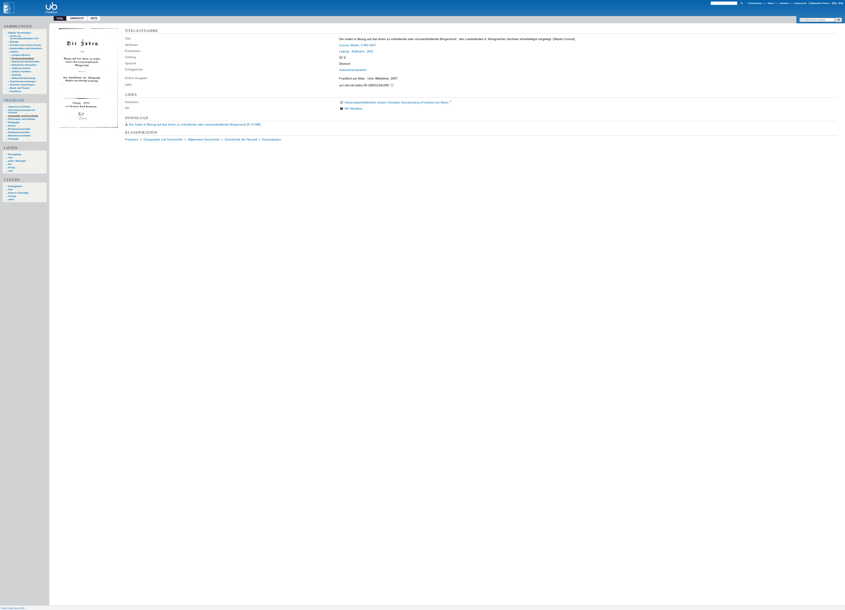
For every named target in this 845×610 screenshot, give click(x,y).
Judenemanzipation (352, 70)
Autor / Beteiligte (17, 161)
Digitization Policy (819, 3)
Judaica (14, 51)
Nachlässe (15, 91)
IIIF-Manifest (353, 108)
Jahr (10, 171)
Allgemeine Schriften (19, 106)
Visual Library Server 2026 (13, 608)
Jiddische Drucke (21, 68)
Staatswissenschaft (18, 132)
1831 (369, 51)
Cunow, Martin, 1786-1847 (357, 45)
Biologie (14, 42)
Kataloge (16, 75)
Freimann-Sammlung (23, 58)
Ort (9, 164)
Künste (12, 125)
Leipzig (344, 51)
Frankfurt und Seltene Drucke (25, 45)
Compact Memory (21, 55)
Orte (10, 189)
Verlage (12, 196)
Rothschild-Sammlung (23, 78)
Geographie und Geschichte (23, 116)
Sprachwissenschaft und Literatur (21, 111)
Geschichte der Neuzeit (241, 139)
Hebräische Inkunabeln (24, 65)
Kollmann (358, 51)
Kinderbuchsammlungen (23, 81)
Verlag (11, 167)
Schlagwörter (15, 186)
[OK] (741, 3)
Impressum (801, 3)
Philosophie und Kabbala (21, 119)
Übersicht (77, 18)
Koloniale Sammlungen (22, 84)
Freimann (14, 100)
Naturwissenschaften (19, 135)
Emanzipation (271, 139)
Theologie (13, 139)
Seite (93, 18)
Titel (10, 157)
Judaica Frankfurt (21, 71)
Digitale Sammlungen (19, 32)
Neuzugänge (14, 154)
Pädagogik (14, 122)
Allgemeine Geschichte (204, 139)
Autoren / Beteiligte (18, 193)
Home (771, 3)
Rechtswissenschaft (19, 129)
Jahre (11, 199)
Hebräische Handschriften (26, 61)
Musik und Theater (20, 88)
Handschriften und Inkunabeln (26, 48)
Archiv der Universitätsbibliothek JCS (24, 37)
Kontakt (784, 3)
